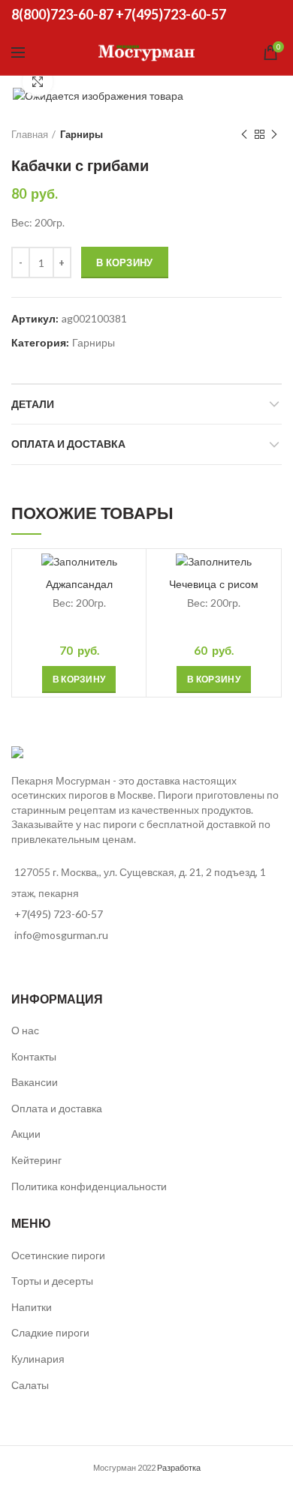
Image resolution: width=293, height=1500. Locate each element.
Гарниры (81, 134)
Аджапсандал (79, 584)
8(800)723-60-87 (62, 14)
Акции (26, 1133)
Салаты (30, 1384)
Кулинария (38, 1358)
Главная (29, 134)
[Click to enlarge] (38, 82)
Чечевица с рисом (213, 584)
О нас (25, 1030)
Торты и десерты (52, 1280)
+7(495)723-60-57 (171, 14)
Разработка (179, 1467)
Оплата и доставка (68, 444)
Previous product (244, 134)
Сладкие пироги (50, 1332)
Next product (274, 134)
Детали (32, 404)
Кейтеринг (36, 1160)
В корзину (124, 262)
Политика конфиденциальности (89, 1186)
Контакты (33, 1056)
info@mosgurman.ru (61, 934)
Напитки (31, 1306)
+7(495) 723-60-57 (58, 914)
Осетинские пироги (58, 1255)
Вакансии (34, 1082)
